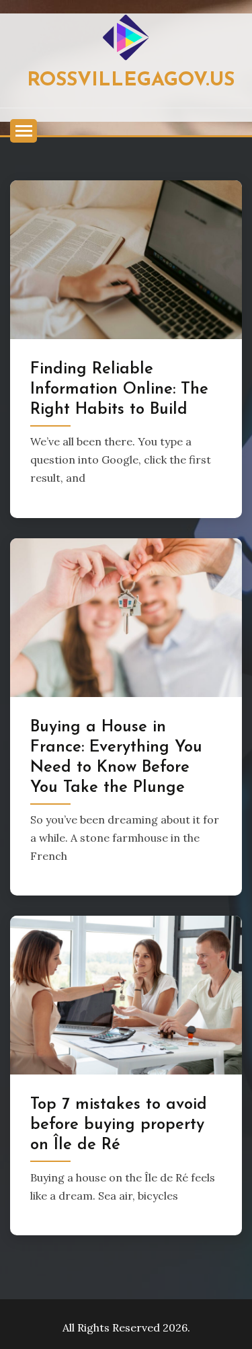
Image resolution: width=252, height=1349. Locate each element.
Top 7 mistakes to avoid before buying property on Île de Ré (118, 1125)
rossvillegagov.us (131, 80)
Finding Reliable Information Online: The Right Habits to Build (119, 389)
